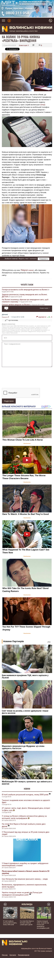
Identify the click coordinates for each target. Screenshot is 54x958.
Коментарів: (24, 45)
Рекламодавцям (23, 955)
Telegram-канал (27, 270)
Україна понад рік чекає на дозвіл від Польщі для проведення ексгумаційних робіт (22, 893)
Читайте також (27, 284)
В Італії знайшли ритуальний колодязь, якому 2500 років (25, 794)
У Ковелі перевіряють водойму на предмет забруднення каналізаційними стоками (25, 864)
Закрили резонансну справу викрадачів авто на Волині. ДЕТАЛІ (24, 295)
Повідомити (43, 259)
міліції (42, 104)
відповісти (42, 317)
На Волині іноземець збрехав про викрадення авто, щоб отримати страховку (25, 300)
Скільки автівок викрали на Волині (16, 304)
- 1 (51, 317)
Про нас (5, 955)
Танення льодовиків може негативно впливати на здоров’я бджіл (26, 801)
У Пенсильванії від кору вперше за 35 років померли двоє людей (25, 833)
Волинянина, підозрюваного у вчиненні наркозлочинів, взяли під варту (24, 885)
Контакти (13, 955)
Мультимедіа (27, 904)
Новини (27, 788)
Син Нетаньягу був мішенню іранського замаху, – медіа (25, 879)
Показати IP (5, 317)
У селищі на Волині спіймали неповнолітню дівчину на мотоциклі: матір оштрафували (24, 817)
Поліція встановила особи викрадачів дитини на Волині (24, 289)
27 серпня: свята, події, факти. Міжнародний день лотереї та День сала (26, 809)
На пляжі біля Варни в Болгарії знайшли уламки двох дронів (24, 825)
